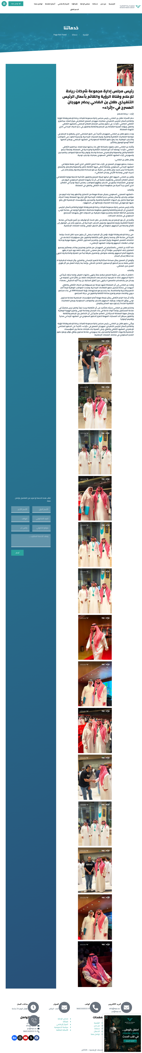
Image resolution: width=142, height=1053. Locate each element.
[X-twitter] (31, 1038)
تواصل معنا (38, 3)
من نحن (103, 3)
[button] (106, 1017)
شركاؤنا (75, 3)
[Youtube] (25, 1038)
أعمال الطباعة (50, 3)
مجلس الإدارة (85, 3)
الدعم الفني (74, 9)
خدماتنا (95, 3)
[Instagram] (20, 1038)
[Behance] (14, 1038)
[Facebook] (36, 1038)
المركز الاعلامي (63, 3)
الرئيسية (112, 3)
